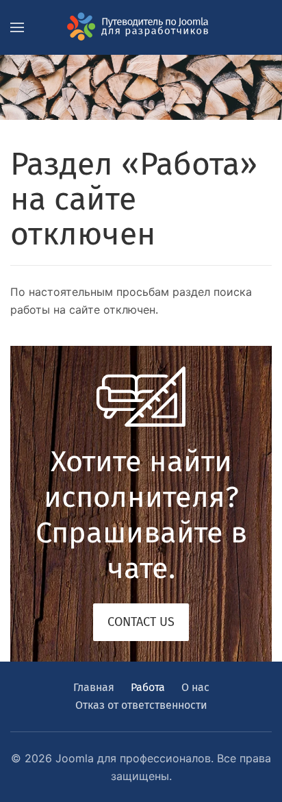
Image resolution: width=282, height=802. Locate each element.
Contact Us (141, 621)
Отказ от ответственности (141, 705)
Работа (148, 687)
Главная (93, 687)
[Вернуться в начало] (141, 27)
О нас (195, 687)
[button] (17, 27)
